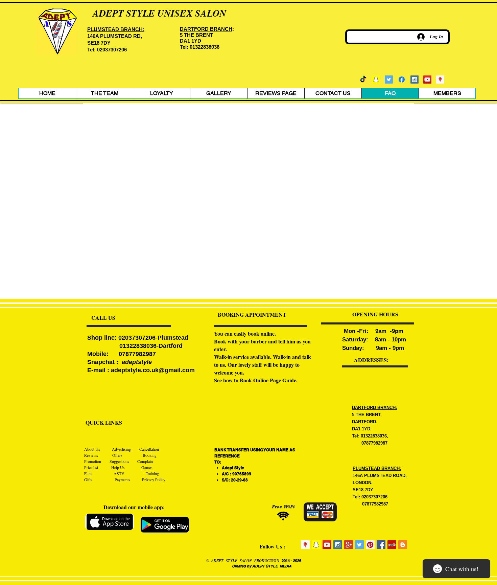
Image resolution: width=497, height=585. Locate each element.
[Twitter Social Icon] (389, 79)
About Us (92, 449)
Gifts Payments (113, 479)
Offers (116, 455)
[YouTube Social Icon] (427, 79)
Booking (150, 455)
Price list (91, 467)
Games (146, 467)
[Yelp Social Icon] (391, 544)
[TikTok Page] (363, 79)
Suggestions (119, 461)
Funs (88, 473)
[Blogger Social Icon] (402, 544)
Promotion (92, 461)
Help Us (118, 467)
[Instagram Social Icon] (414, 79)
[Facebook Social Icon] (381, 544)
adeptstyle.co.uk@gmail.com (153, 370)
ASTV (117, 473)
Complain (145, 461)
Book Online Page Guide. (269, 380)
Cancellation (149, 449)
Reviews (91, 455)
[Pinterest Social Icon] (370, 544)
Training (152, 473)
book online (261, 333)
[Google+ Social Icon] (348, 544)
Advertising (122, 449)
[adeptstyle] (376, 79)
